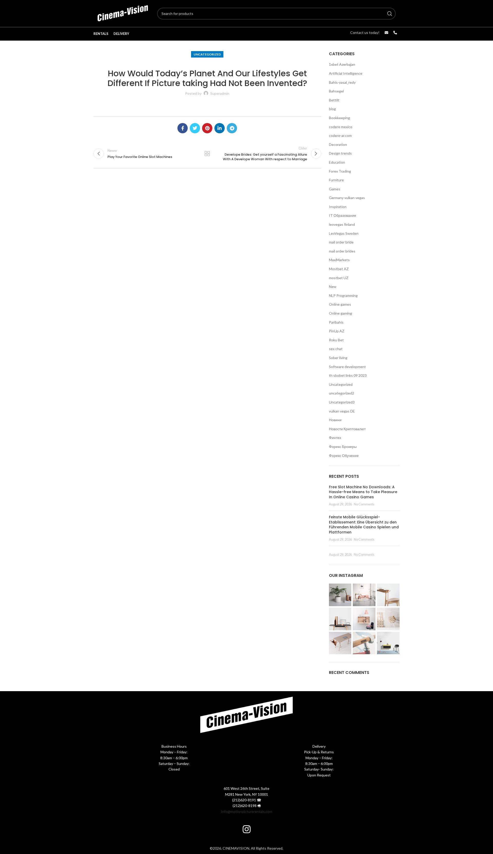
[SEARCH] (390, 14)
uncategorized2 (341, 393)
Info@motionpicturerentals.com (246, 811)
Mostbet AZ (339, 269)
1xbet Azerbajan (342, 64)
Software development (347, 366)
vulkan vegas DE (342, 411)
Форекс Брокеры (343, 446)
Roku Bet (336, 340)
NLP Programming (343, 295)
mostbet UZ (338, 278)
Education (337, 162)
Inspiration (337, 206)
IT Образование (342, 215)
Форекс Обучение (344, 455)
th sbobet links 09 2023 (348, 375)
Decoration (338, 144)
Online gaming (340, 313)
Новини (335, 420)
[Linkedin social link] (219, 128)
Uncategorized (207, 54)
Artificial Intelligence (345, 73)
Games (334, 189)
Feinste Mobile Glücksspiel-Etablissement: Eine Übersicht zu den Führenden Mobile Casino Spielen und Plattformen (364, 524)
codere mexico (340, 127)
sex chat (336, 348)
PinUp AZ (336, 331)
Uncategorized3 (342, 402)
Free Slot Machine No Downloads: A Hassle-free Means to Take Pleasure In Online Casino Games (363, 492)
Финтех (335, 437)
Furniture (336, 180)
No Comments (364, 504)
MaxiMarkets (339, 260)
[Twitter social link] (195, 128)
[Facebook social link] (182, 128)
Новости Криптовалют (347, 429)
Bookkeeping (339, 118)
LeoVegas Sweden (343, 233)
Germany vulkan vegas (347, 197)
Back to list (207, 153)
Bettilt (334, 100)
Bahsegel (336, 91)
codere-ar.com (340, 135)
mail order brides (342, 251)
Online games (340, 304)
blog (332, 109)
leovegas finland (342, 224)
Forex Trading (340, 171)
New (332, 286)
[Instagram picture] (340, 595)
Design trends (340, 153)
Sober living (338, 357)
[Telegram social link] (232, 128)
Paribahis (336, 322)
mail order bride (341, 242)
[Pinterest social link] (207, 128)
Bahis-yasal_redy (342, 82)
